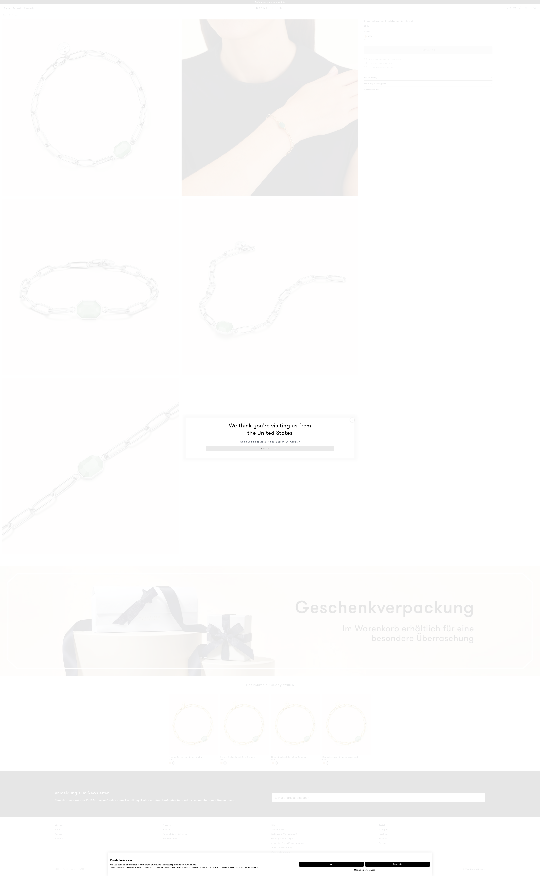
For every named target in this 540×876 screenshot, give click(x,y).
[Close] (352, 420)
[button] (270, 448)
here (255, 867)
